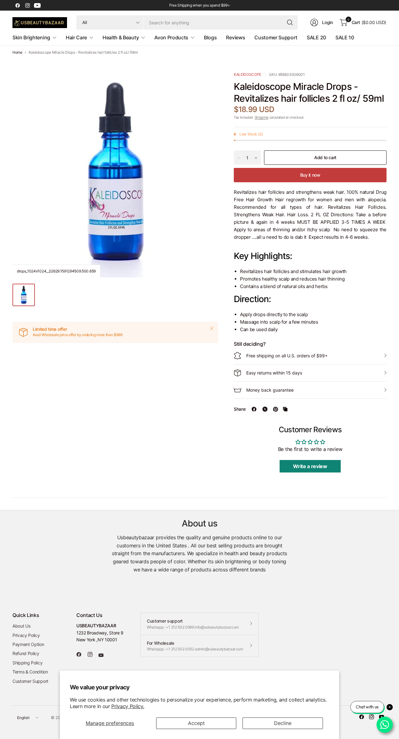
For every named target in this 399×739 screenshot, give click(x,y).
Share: (240, 409)
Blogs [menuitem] (210, 37)
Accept (196, 723)
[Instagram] (27, 5)
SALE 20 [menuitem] (316, 37)
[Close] (212, 328)
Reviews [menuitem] (235, 37)
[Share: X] (265, 409)
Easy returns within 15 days (274, 372)
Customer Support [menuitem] (275, 37)
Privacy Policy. (127, 706)
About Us (21, 626)
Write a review (310, 466)
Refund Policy (25, 653)
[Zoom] (206, 83)
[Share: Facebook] (254, 409)
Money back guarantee (270, 390)
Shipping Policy (27, 662)
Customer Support (30, 681)
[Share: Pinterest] (276, 409)
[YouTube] (37, 5)
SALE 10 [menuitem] (344, 37)
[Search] (290, 22)
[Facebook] (17, 5)
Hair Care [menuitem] (76, 37)
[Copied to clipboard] (285, 409)
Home (17, 52)
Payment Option (28, 644)
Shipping (261, 117)
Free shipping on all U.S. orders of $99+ (287, 355)
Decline (282, 723)
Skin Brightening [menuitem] (31, 37)
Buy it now (310, 175)
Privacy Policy (26, 635)
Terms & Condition (30, 671)
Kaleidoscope (247, 74)
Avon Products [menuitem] (171, 37)
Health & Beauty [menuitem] (121, 37)
